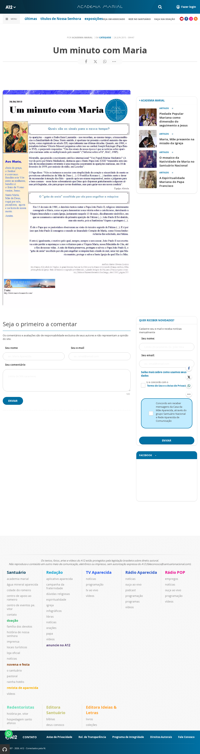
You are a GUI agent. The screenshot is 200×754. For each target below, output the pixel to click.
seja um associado (114, 19)
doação (12, 620)
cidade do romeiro (19, 590)
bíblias (50, 719)
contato (12, 614)
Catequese (105, 37)
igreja (50, 605)
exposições (94, 18)
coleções (91, 725)
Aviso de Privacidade (59, 737)
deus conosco (55, 725)
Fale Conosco (186, 737)
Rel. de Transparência (92, 737)
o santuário (14, 670)
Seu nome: (148, 338)
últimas (31, 18)
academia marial (18, 579)
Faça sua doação (164, 19)
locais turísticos (17, 647)
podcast (130, 590)
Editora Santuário (55, 710)
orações (51, 628)
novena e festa (18, 664)
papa (49, 633)
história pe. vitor (17, 713)
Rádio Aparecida (141, 572)
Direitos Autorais (161, 737)
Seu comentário (15, 364)
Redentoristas (20, 707)
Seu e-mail (77, 348)
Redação (54, 572)
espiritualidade (56, 599)
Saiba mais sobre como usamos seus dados (163, 373)
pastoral (12, 676)
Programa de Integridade (128, 737)
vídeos (11, 694)
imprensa (13, 641)
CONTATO (30, 737)
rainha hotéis (15, 682)
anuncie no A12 (58, 645)
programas (132, 601)
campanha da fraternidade (55, 586)
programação (94, 584)
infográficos (54, 611)
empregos (171, 579)
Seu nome (11, 348)
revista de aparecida (22, 688)
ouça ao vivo (133, 584)
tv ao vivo (92, 590)
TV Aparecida (99, 572)
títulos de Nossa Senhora (60, 18)
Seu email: (148, 355)
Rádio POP (175, 572)
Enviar (13, 401)
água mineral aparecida (22, 584)
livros (89, 719)
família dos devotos (19, 626)
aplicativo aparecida (59, 579)
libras (50, 616)
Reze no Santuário (140, 19)
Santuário (16, 572)
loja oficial (13, 653)
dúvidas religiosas (58, 594)
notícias (12, 658)
